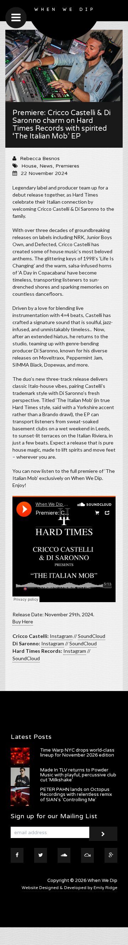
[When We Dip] (64, 22)
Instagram (61, 636)
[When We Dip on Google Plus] (111, 855)
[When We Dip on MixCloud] (87, 855)
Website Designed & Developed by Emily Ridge (69, 887)
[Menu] (16, 17)
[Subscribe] (103, 834)
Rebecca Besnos (40, 158)
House (29, 166)
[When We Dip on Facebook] (17, 855)
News (46, 166)
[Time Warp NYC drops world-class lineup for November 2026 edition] (20, 757)
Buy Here (22, 621)
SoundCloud (91, 636)
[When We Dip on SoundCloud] (64, 855)
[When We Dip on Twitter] (40, 855)
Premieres (67, 166)
